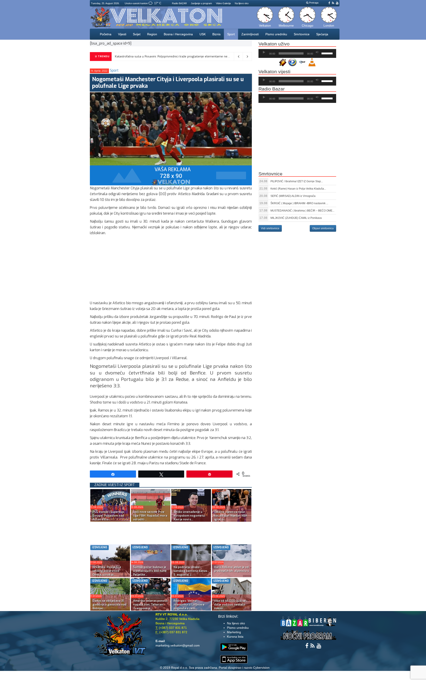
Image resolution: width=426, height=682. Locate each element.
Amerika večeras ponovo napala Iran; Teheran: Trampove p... (150, 604)
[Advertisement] (171, 269)
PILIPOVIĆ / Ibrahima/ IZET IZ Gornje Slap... (296, 181)
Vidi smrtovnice (270, 228)
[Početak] (264, 52)
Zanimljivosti (250, 34)
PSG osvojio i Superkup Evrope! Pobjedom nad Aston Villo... (108, 515)
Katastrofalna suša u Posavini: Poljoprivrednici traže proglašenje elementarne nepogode (176, 56)
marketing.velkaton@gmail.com (178, 645)
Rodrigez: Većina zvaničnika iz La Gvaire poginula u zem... (189, 604)
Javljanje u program (201, 3)
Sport (231, 34)
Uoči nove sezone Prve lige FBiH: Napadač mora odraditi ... (150, 515)
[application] (297, 53)
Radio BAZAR (179, 3)
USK (202, 34)
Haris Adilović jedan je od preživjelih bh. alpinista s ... (231, 570)
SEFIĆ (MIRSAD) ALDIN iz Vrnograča (293, 196)
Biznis (216, 34)
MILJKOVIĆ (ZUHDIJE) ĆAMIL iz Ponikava (296, 217)
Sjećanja (322, 34)
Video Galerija (223, 3)
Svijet (136, 34)
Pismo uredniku (276, 34)
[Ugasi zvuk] (317, 52)
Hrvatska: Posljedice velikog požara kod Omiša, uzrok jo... (107, 570)
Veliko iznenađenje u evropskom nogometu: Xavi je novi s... (189, 515)
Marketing (234, 632)
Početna (105, 34)
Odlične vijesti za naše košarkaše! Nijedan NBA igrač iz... (230, 515)
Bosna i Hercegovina (178, 34)
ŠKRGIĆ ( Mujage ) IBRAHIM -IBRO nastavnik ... (299, 203)
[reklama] (171, 175)
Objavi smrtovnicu (323, 228)
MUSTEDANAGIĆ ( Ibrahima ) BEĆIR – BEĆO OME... (302, 210)
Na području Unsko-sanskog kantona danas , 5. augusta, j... (191, 570)
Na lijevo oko (241, 3)
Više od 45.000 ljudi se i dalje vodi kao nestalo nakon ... (230, 604)
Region (152, 34)
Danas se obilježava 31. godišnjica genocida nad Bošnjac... (109, 604)
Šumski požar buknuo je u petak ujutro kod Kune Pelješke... (150, 570)
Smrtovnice (302, 34)
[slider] (327, 53)
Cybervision (261, 667)
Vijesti (122, 34)
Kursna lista (235, 636)
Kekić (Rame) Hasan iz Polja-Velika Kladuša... (298, 188)
